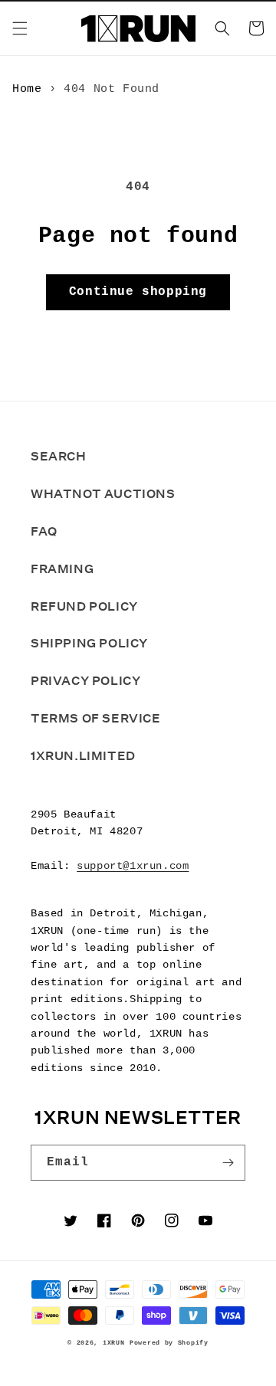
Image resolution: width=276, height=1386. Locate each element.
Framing (62, 569)
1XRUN (114, 1343)
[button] (20, 28)
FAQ (44, 531)
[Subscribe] (228, 1163)
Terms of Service (96, 718)
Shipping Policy (89, 643)
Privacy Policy (85, 680)
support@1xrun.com (133, 866)
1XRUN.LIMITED (83, 756)
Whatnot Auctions (103, 494)
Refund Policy (84, 606)
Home (26, 89)
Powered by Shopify (169, 1343)
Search (59, 456)
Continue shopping (138, 292)
